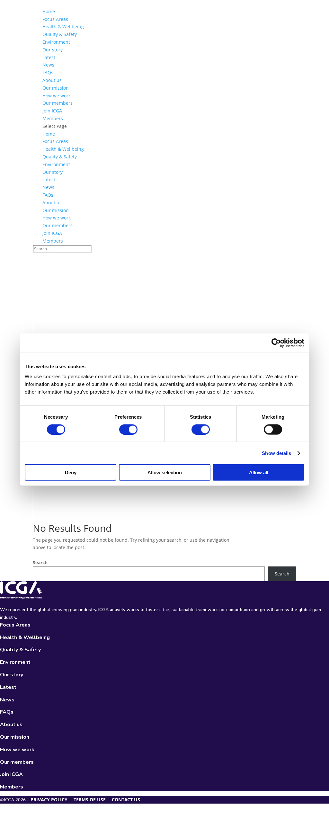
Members (52, 118)
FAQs (47, 72)
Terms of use (90, 800)
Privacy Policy (49, 800)
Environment (56, 42)
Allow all (258, 472)
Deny (70, 472)
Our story (52, 50)
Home (48, 11)
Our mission (55, 88)
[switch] (128, 429)
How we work (56, 96)
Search (40, 562)
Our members (57, 103)
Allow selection (164, 472)
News (48, 65)
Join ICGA (52, 111)
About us (52, 80)
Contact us (126, 800)
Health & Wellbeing (63, 26)
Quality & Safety (59, 34)
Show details (276, 453)
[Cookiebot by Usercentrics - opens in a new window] (276, 343)
